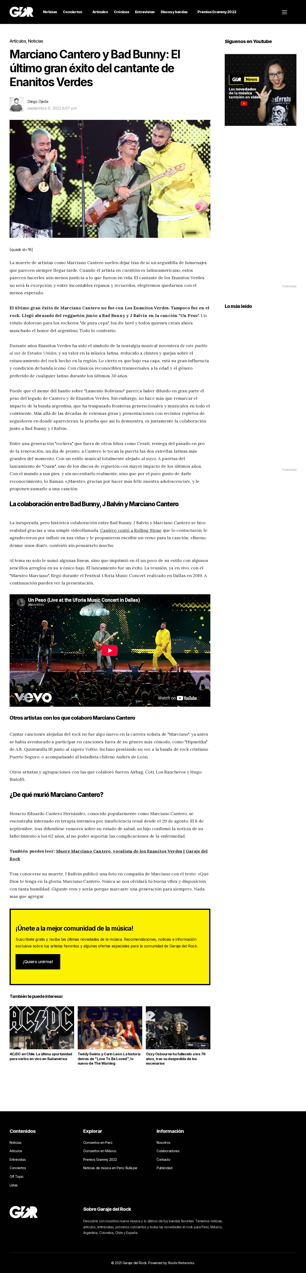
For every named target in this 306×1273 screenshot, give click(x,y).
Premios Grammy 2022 (216, 12)
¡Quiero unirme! (38, 961)
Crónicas (121, 12)
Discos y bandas (174, 12)
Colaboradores (168, 1151)
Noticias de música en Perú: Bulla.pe (110, 1168)
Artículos (100, 12)
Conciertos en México (100, 1151)
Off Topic (17, 1176)
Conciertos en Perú (97, 1142)
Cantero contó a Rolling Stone (131, 530)
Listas (14, 1185)
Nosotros (163, 1142)
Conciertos (72, 12)
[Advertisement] (260, 212)
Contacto (163, 1159)
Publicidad (164, 1168)
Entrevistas (145, 12)
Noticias (50, 12)
